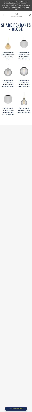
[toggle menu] (2, 15)
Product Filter (17, 409)
